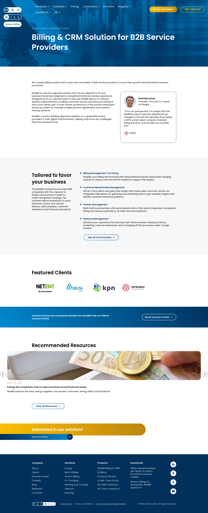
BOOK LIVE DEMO (163, 9)
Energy (68, 468)
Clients (35, 472)
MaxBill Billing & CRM (109, 468)
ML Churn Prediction (109, 488)
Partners (108, 6)
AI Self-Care (105, 480)
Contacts (37, 492)
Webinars (37, 488)
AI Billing (102, 472)
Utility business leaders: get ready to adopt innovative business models (143, 472)
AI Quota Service (107, 476)
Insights (123, 6)
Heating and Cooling (76, 484)
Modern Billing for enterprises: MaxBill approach (140, 484)
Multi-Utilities (71, 472)
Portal (115, 480)
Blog (34, 484)
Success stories (40, 476)
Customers (90, 6)
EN (56, 12)
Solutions (58, 6)
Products (41, 6)
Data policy (66, 504)
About (35, 468)
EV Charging (71, 480)
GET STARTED (193, 9)
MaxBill (35, 28)
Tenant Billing (72, 476)
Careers (36, 480)
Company (42, 12)
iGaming (69, 492)
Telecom (69, 488)
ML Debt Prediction (108, 484)
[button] (3, 374)
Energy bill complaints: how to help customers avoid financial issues (47, 387)
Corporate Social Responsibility (110, 504)
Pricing (75, 6)
